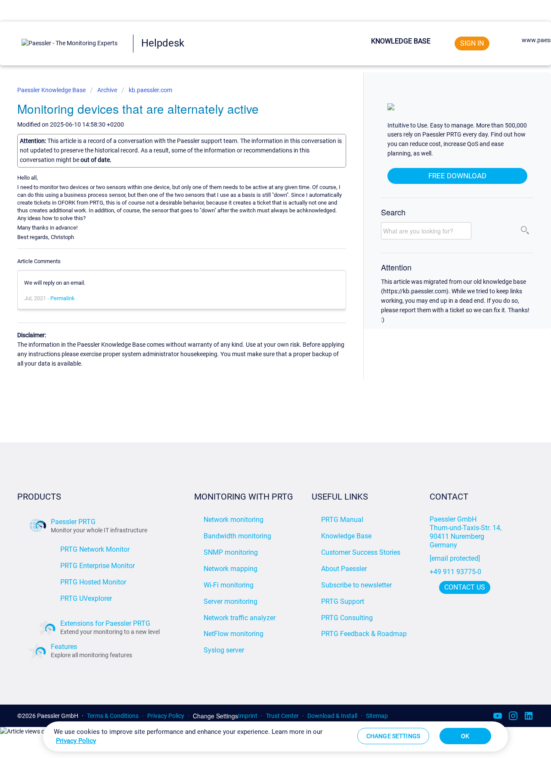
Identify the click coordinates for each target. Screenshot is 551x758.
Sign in (472, 43)
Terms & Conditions (113, 715)
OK (465, 736)
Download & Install (332, 715)
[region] (275, 736)
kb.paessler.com (150, 90)
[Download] (259, 271)
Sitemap (377, 715)
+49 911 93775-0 (455, 572)
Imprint (247, 715)
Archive (107, 90)
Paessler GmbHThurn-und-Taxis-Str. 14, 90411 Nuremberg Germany (466, 532)
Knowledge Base (400, 41)
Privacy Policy (165, 715)
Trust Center (282, 715)
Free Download (457, 175)
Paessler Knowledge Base (52, 90)
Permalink (62, 298)
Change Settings (215, 716)
